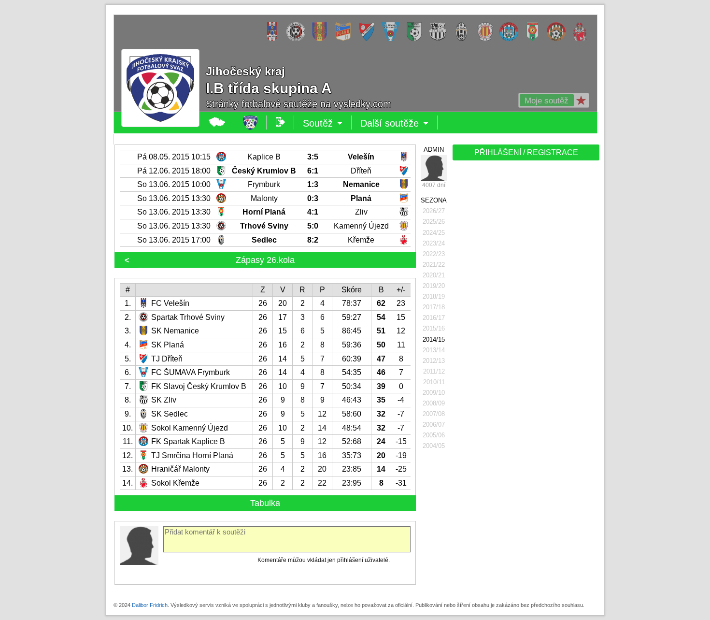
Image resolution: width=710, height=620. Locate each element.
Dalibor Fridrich (150, 605)
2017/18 (434, 307)
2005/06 (434, 435)
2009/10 (434, 392)
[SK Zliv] (440, 39)
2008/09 (434, 403)
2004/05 (434, 445)
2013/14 (434, 350)
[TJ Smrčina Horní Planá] (535, 39)
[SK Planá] (345, 39)
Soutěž (327, 124)
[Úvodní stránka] (250, 122)
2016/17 (434, 317)
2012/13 (434, 360)
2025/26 (434, 221)
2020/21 (434, 275)
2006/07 (434, 424)
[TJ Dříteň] (369, 39)
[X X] (434, 168)
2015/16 (434, 328)
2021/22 (434, 264)
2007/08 (434, 414)
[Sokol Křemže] (582, 39)
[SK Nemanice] (322, 39)
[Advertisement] (525, 315)
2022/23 (434, 254)
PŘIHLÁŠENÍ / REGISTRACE (526, 152)
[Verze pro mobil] (280, 122)
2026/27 (434, 211)
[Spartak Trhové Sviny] (298, 39)
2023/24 (434, 243)
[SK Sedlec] (464, 39)
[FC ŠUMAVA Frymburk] (393, 39)
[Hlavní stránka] (217, 122)
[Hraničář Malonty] (558, 39)
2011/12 (434, 371)
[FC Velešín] (274, 39)
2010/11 (434, 382)
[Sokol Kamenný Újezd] (487, 39)
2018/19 (434, 296)
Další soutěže (399, 124)
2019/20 (434, 285)
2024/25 (434, 232)
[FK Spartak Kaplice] (511, 39)
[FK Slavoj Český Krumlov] (416, 39)
